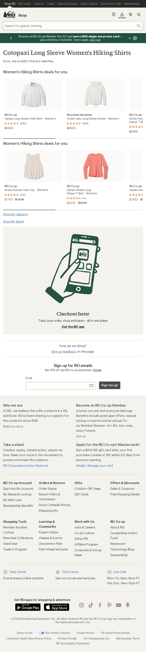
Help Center (18, 572)
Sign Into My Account (18, 488)
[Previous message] (11, 38)
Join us (81, 436)
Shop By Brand (13, 221)
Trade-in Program (15, 549)
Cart (130, 14)
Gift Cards (81, 494)
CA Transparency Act (97, 638)
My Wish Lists (12, 500)
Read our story (13, 426)
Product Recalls (67, 638)
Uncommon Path (50, 543)
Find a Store (70, 572)
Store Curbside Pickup (54, 505)
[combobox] (73, 25)
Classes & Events (50, 538)
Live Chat (119, 572)
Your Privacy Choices (57, 632)
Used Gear (10, 543)
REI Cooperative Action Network (25, 465)
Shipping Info (48, 510)
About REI (117, 527)
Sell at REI (81, 538)
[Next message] (129, 38)
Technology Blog (122, 549)
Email (29, 378)
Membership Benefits (18, 505)
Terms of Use (24, 632)
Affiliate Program (86, 544)
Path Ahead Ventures (53, 549)
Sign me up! (109, 385)
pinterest (109, 605)
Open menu (139, 14)
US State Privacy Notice (115, 632)
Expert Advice (48, 532)
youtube (119, 605)
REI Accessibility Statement (73, 643)
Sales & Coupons (122, 488)
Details (97, 370)
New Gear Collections (18, 538)
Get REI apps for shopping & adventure (42, 600)
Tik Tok (91, 605)
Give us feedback (63, 351)
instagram (82, 605)
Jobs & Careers (85, 527)
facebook (100, 605)
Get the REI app (73, 326)
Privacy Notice (85, 632)
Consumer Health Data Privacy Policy (28, 638)
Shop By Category (15, 214)
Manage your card (100, 465)
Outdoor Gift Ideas (88, 488)
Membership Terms (128, 638)
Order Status (48, 488)
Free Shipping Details (125, 494)
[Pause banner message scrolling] (134, 38)
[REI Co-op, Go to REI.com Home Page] (9, 14)
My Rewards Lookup (17, 494)
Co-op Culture (84, 533)
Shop (22, 15)
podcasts (128, 605)
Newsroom (118, 543)
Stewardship (119, 555)
